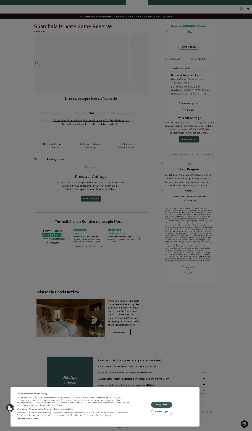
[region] (105, 407)
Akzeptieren (161, 404)
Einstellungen (161, 411)
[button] (10, 408)
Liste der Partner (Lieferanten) (29, 418)
